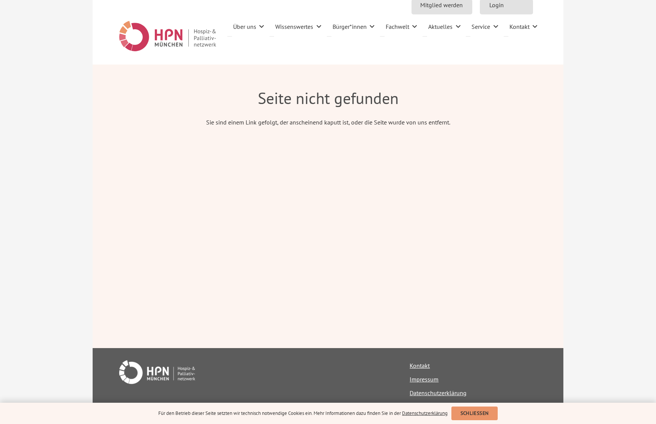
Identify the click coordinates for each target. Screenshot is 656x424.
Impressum (424, 379)
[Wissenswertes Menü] (272, 36)
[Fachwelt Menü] (382, 36)
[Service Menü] (468, 36)
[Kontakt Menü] (506, 36)
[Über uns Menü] (229, 36)
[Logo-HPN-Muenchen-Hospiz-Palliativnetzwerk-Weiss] (182, 372)
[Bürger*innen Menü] (329, 36)
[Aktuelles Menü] (425, 36)
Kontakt (420, 365)
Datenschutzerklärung (438, 393)
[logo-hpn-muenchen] (167, 36)
